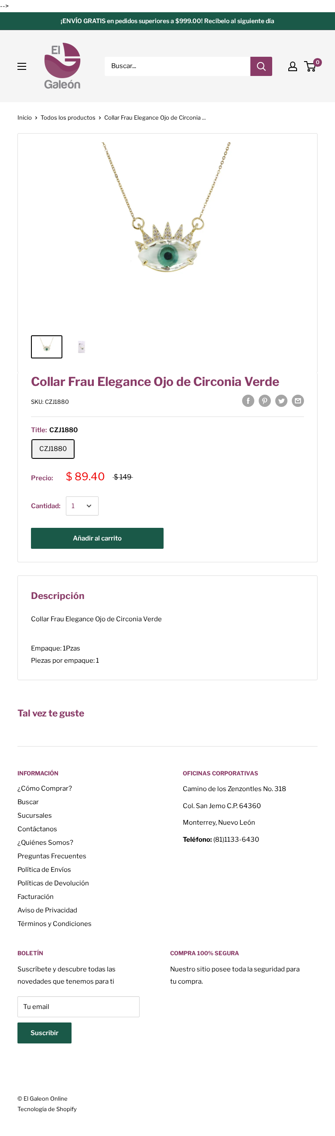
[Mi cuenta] (292, 66)
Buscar (28, 802)
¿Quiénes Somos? (45, 843)
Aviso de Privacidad (47, 910)
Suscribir (44, 1033)
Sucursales (34, 815)
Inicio (24, 117)
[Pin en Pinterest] (265, 400)
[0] (310, 66)
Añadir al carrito (97, 538)
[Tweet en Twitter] (281, 400)
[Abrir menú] (21, 66)
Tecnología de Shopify (47, 1108)
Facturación (35, 897)
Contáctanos (37, 829)
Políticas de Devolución (53, 883)
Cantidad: (46, 506)
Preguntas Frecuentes (51, 856)
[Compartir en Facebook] (248, 400)
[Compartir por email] (298, 400)
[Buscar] (261, 66)
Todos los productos (68, 117)
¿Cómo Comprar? (44, 788)
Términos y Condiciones (54, 924)
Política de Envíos (44, 870)
